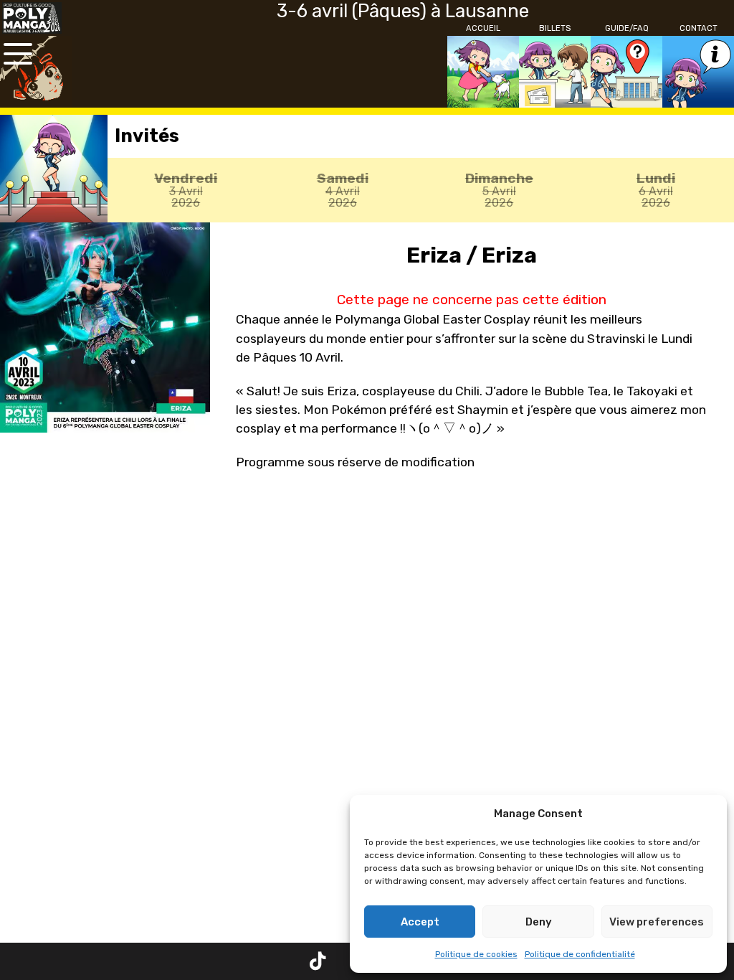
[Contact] (698, 72)
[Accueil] (483, 72)
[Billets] (555, 72)
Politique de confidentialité (580, 954)
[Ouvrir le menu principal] (18, 54)
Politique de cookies (476, 954)
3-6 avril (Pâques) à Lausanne (403, 11)
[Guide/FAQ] (626, 72)
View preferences (656, 921)
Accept (420, 921)
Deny (538, 921)
